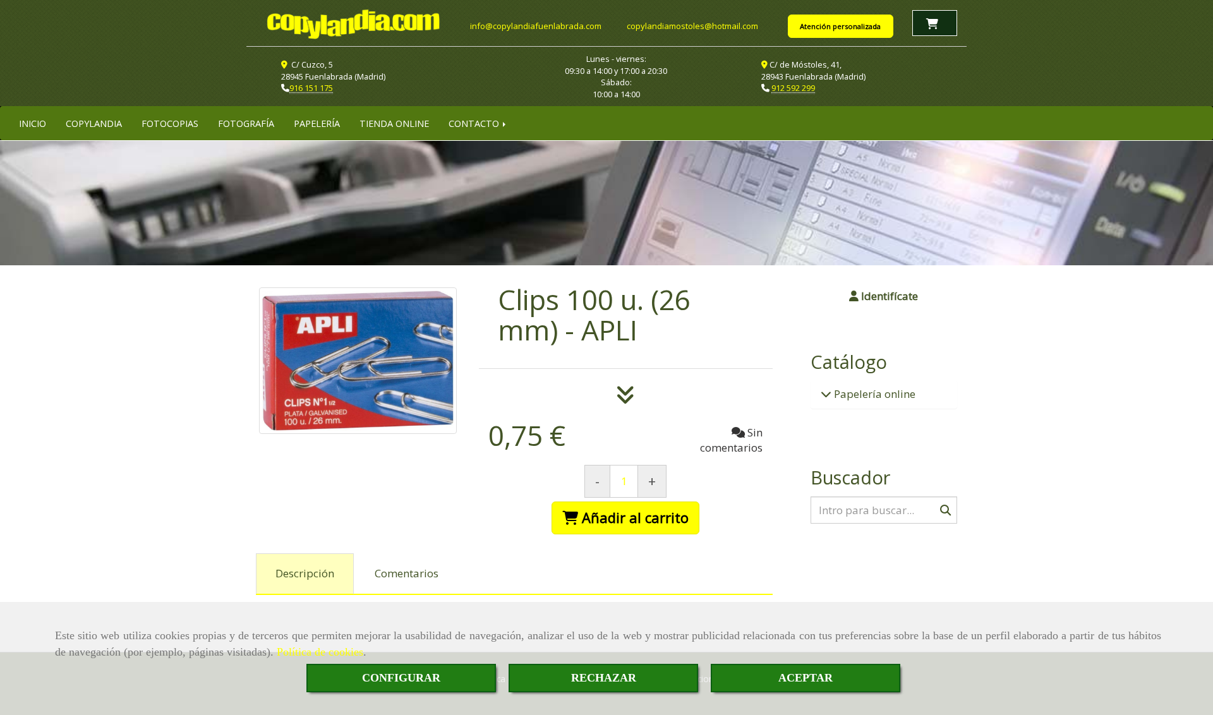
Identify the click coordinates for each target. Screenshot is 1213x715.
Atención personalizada (840, 26)
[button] (884, 296)
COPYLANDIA (94, 123)
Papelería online (873, 394)
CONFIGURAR (401, 677)
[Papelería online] (826, 394)
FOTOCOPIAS (170, 123)
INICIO (32, 123)
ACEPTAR (805, 677)
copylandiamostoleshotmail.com (692, 26)
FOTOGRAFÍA (246, 123)
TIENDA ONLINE (394, 123)
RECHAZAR (603, 677)
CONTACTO (475, 123)
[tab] (305, 574)
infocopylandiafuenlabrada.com (535, 26)
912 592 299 (793, 87)
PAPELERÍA (317, 123)
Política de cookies (320, 652)
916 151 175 (311, 87)
